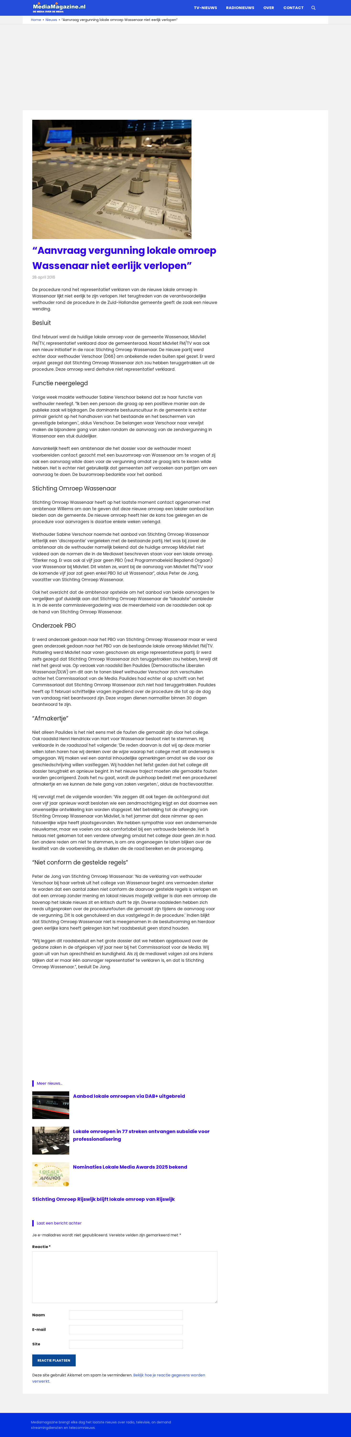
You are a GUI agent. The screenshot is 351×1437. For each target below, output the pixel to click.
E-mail (39, 1329)
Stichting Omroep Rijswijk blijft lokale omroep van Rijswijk (103, 1199)
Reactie (41, 1247)
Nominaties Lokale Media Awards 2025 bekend (130, 1167)
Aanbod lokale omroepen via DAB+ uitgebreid (129, 1096)
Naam (38, 1315)
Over (268, 7)
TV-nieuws (205, 7)
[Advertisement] (175, 67)
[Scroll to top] (344, 1430)
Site (36, 1344)
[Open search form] (313, 7)
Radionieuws (240, 7)
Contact (293, 7)
